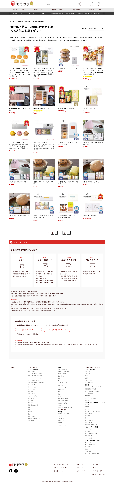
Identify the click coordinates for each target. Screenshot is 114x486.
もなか (30, 407)
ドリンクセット (89, 382)
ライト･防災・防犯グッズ (93, 367)
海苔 (59, 392)
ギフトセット (88, 438)
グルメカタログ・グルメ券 (65, 407)
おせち (59, 405)
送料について (81, 464)
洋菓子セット (31, 394)
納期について (81, 471)
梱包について (81, 467)
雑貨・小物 (88, 442)
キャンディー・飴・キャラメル (36, 382)
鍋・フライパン (89, 420)
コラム (94, 467)
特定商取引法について (98, 474)
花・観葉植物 (62, 410)
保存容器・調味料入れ (91, 425)
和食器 (87, 407)
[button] (10, 13)
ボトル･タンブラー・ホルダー (93, 411)
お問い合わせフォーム (59, 330)
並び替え (84, 29)
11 (64, 233)
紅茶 (86, 376)
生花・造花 (88, 451)
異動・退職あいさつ (57, 13)
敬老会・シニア (17, 13)
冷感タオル (61, 420)
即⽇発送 (91, 10)
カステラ (30, 400)
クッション (88, 446)
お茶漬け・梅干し (62, 403)
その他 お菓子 (31, 421)
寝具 (86, 449)
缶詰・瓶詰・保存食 (63, 398)
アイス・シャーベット (34, 389)
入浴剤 (87, 400)
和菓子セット (31, 416)
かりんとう (31, 398)
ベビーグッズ (88, 429)
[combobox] (61, 4)
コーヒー (87, 373)
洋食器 (87, 404)
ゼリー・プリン (32, 387)
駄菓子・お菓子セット (34, 418)
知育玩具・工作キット (91, 433)
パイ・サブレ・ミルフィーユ (35, 380)
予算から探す (77, 10)
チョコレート (32, 367)
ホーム (12, 21)
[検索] (79, 4)
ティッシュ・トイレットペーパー (94, 387)
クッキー (12, 367)
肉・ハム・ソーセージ (63, 371)
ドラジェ (30, 391)
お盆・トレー (88, 422)
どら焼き (30, 403)
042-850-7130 (30, 330)
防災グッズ (31, 13)
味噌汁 (59, 394)
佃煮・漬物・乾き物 (63, 401)
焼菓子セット (31, 371)
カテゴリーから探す (18, 10)
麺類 (59, 378)
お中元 (44, 13)
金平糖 (30, 412)
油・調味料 (61, 389)
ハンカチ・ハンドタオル (64, 414)
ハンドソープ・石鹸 (90, 398)
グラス (87, 409)
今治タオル (61, 423)
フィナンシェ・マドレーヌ (35, 373)
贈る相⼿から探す (57, 10)
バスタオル (61, 418)
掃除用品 (87, 396)
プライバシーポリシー (98, 471)
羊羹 (29, 409)
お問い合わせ (96, 464)
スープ (59, 396)
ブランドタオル (62, 425)
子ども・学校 (70, 13)
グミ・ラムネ (31, 385)
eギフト (100, 10)
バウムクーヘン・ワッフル (35, 376)
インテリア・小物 (89, 444)
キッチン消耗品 (89, 393)
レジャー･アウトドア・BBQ (92, 453)
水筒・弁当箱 (88, 413)
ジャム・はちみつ (62, 383)
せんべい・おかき (32, 396)
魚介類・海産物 (62, 374)
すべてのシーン (38, 10)
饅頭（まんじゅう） (33, 405)
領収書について (58, 471)
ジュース (87, 371)
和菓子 (30, 414)
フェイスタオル (62, 416)
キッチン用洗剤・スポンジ (92, 391)
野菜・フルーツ (62, 385)
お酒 (86, 378)
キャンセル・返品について (62, 464)
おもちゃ (87, 431)
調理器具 (87, 415)
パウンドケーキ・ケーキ (34, 378)
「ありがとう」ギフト (83, 13)
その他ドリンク (89, 380)
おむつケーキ (88, 436)
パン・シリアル (62, 387)
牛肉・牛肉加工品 (62, 369)
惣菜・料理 (61, 376)
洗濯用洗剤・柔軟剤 (90, 389)
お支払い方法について (60, 467)
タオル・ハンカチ (96, 13)
